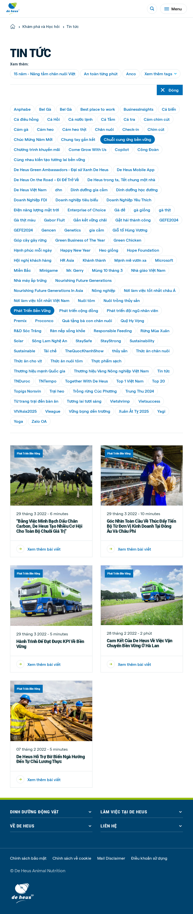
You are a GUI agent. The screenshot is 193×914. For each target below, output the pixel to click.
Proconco (44, 320)
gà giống (142, 209)
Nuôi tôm (86, 300)
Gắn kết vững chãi (90, 219)
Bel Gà (45, 109)
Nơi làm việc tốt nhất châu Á (150, 290)
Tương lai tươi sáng (84, 401)
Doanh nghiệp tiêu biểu (77, 199)
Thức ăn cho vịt (28, 360)
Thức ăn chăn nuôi (153, 350)
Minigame (48, 270)
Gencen (48, 229)
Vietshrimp (120, 401)
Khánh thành (94, 260)
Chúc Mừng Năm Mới (33, 139)
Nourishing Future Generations (83, 280)
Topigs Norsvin (27, 391)
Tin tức (163, 370)
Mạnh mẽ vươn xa (130, 260)
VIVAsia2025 (25, 411)
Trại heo (57, 391)
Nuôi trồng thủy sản (122, 300)
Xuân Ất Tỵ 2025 (134, 411)
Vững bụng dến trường (89, 411)
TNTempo (48, 380)
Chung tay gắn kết (78, 139)
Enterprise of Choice (87, 209)
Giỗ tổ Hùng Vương (130, 229)
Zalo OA (39, 421)
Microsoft (164, 260)
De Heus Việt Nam (30, 189)
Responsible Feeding (113, 330)
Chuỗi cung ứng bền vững (127, 139)
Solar (18, 340)
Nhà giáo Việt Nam (148, 270)
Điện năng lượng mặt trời (36, 209)
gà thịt (165, 209)
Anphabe (22, 109)
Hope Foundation (143, 250)
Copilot (122, 149)
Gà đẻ (119, 209)
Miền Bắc (22, 270)
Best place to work (97, 109)
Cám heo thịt (74, 129)
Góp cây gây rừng (30, 240)
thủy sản (119, 350)
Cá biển (169, 109)
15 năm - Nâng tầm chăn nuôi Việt (44, 73)
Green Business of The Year (80, 240)
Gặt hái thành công (133, 219)
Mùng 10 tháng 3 (107, 270)
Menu (176, 8)
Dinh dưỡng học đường (137, 189)
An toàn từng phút (101, 73)
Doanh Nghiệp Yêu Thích (129, 199)
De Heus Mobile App (136, 169)
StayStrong (111, 340)
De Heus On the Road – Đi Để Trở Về (46, 179)
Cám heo (45, 129)
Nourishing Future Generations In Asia (48, 290)
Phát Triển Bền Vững (32, 310)
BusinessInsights (138, 109)
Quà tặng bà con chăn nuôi (87, 320)
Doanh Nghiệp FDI (30, 199)
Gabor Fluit (54, 219)
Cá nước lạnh (80, 119)
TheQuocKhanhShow (84, 350)
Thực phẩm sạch (106, 360)
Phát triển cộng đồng (78, 310)
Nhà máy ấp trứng (30, 280)
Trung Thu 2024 (139, 391)
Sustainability (142, 340)
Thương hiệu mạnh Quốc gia (39, 370)
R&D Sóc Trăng (27, 330)
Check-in (130, 129)
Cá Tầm (108, 119)
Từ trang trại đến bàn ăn (36, 401)
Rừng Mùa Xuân (154, 330)
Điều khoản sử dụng (149, 858)
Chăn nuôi (104, 129)
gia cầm (96, 229)
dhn (58, 189)
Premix (20, 320)
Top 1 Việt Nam (129, 380)
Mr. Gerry (74, 270)
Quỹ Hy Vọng (132, 320)
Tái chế (50, 350)
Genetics (72, 229)
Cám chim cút (157, 119)
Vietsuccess (149, 401)
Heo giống (108, 250)
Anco (131, 73)
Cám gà (21, 129)
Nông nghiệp (103, 290)
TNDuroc (22, 380)
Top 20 (158, 380)
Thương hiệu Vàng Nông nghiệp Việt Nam (111, 370)
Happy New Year (75, 250)
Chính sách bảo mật (28, 858)
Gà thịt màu (24, 219)
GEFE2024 (168, 219)
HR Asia (67, 260)
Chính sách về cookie (72, 858)
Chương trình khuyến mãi (37, 149)
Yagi (161, 411)
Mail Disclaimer (111, 858)
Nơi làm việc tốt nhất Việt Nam (41, 300)
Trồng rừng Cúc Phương (95, 391)
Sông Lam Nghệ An (49, 340)
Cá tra (129, 119)
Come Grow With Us (87, 149)
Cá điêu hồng (26, 119)
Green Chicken (127, 240)
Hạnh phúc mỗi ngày (33, 250)
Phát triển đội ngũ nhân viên (132, 310)
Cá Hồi (53, 119)
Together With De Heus (86, 380)
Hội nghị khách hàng (33, 260)
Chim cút (156, 129)
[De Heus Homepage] (13, 8)
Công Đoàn (148, 149)
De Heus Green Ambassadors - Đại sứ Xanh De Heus (61, 169)
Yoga (18, 421)
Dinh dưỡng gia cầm (89, 189)
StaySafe (84, 340)
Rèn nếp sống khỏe (67, 330)
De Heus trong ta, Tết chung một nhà (121, 179)
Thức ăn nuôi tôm (67, 360)
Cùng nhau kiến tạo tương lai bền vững (49, 159)
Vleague (52, 411)
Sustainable (24, 350)
